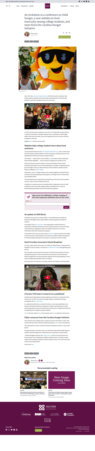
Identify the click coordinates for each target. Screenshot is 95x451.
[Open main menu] (7, 6)
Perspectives (24, 6)
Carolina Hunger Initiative (40, 96)
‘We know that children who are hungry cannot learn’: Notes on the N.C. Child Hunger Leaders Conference (60, 394)
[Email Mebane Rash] (39, 360)
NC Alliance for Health (53, 247)
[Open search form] (9, 6)
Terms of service (79, 431)
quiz (50, 158)
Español (31, 6)
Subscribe (38, 430)
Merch (77, 6)
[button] (66, 33)
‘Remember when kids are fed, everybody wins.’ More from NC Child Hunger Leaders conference (32, 393)
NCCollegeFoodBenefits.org (50, 151)
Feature (26, 41)
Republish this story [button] (65, 37)
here (30, 141)
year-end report (39, 224)
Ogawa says (47, 335)
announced (51, 233)
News (18, 6)
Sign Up (66, 207)
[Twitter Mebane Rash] (42, 360)
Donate (72, 6)
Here (25, 313)
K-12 (31, 41)
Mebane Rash (34, 33)
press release (39, 169)
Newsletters (64, 6)
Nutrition (36, 41)
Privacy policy (86, 431)
